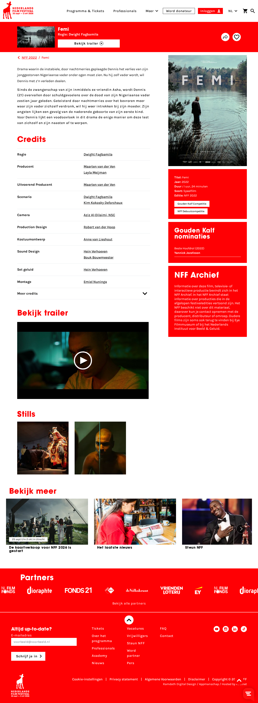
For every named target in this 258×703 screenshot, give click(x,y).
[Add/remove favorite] (237, 37)
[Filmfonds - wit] (204, 590)
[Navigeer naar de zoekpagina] (252, 11)
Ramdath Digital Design (179, 684)
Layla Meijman (95, 172)
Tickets (98, 628)
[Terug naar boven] (129, 619)
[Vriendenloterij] (155, 590)
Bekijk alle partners (129, 603)
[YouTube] (217, 647)
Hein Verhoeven (95, 251)
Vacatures (135, 628)
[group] (47, 527)
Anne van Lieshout (98, 239)
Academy (99, 656)
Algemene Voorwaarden (163, 679)
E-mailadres (21, 635)
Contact (166, 636)
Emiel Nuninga (95, 282)
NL (230, 11)
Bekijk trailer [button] (86, 43)
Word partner (133, 653)
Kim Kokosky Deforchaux (103, 203)
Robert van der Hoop (99, 227)
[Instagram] (226, 647)
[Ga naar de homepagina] (18, 11)
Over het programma (102, 638)
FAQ (163, 628)
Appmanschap (209, 684)
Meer (150, 11)
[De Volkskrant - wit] (121, 590)
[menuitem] (149, 11)
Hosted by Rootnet (234, 684)
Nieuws (98, 663)
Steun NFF (136, 643)
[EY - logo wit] (182, 590)
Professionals (103, 648)
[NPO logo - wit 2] (92, 590)
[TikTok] (244, 647)
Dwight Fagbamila (98, 154)
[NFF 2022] (18, 57)
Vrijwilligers (137, 636)
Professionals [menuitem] (125, 11)
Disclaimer (196, 679)
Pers (130, 663)
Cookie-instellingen (87, 679)
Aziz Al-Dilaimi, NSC (99, 215)
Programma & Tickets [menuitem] (85, 11)
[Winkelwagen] (245, 11)
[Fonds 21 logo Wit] (61, 590)
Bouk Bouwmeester (99, 257)
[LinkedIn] (235, 647)
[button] (83, 360)
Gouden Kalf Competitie (192, 203)
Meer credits (27, 293)
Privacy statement (124, 679)
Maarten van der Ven (99, 166)
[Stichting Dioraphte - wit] (23, 590)
